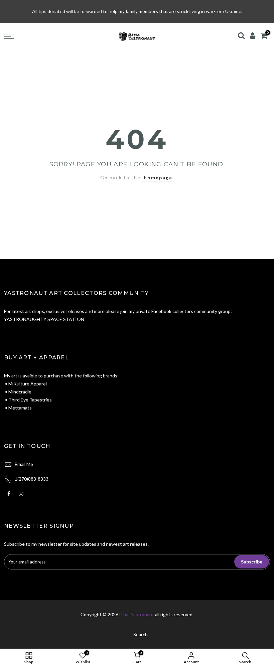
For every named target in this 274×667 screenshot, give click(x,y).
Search (140, 634)
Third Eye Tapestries (30, 399)
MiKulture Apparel (27, 383)
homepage (158, 177)
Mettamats (20, 407)
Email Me (24, 464)
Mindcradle (19, 391)
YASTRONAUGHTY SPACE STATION (44, 319)
